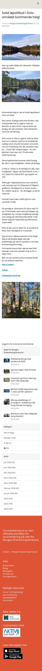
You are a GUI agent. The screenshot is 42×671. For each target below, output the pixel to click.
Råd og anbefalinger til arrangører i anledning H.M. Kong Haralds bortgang (23, 403)
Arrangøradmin (10, 576)
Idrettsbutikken (10, 597)
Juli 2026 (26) (9, 462)
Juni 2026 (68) (9, 467)
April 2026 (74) (10, 478)
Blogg (5, 568)
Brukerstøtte (8, 565)
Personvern (8, 600)
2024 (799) (8, 503)
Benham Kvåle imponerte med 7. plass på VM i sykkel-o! (24, 390)
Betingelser (8, 571)
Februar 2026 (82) (11, 488)
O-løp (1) (7, 443)
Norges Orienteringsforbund (21, 23)
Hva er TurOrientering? (13, 592)
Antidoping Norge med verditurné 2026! (21, 360)
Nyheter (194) (10, 438)
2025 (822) (8, 498)
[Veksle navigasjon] (38, 3)
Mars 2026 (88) (10, 483)
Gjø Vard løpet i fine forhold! (23, 370)
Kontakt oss (8, 574)
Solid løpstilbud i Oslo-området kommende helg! (21, 15)
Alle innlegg (9, 432)
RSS (7, 448)
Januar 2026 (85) (11, 493)
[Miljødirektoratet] (21, 618)
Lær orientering (10, 595)
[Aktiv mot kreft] (21, 632)
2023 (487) (8, 509)
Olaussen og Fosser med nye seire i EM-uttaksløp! (23, 379)
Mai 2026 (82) (9, 472)
